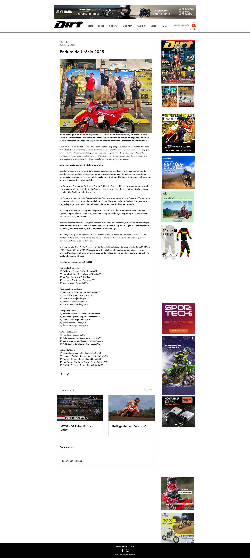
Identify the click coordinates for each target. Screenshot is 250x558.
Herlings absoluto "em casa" (129, 426)
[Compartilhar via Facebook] (61, 374)
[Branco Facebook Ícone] (122, 550)
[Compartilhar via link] (68, 374)
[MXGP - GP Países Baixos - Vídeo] (80, 408)
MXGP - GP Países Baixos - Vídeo (77, 428)
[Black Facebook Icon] (190, 29)
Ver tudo (148, 389)
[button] (194, 24)
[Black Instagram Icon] (194, 29)
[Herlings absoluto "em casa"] (132, 408)
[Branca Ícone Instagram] (127, 550)
